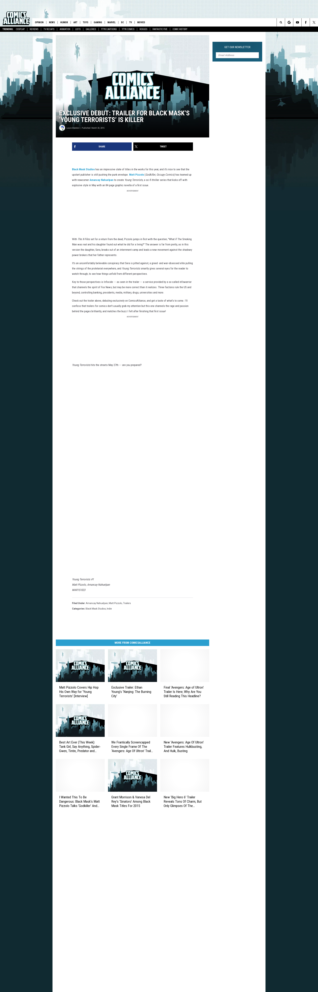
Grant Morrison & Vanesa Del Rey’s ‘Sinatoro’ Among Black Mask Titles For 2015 (130, 801)
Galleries (91, 29)
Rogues (143, 29)
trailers (127, 603)
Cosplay (20, 29)
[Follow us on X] (314, 22)
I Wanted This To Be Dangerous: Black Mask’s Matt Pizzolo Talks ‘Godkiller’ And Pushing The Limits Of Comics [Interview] (79, 801)
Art (75, 22)
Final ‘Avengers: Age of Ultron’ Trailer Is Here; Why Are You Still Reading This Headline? (184, 691)
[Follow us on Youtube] (297, 22)
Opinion (39, 22)
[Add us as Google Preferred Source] (289, 22)
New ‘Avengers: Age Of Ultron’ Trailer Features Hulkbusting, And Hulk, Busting (184, 746)
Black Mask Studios (83, 169)
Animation (65, 29)
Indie (109, 608)
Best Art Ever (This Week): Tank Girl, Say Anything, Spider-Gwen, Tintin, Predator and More (80, 746)
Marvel (111, 22)
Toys (85, 22)
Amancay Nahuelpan (101, 180)
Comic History (180, 29)
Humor (64, 22)
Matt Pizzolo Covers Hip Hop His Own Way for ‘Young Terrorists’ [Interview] (79, 691)
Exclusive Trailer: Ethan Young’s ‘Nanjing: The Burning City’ (131, 691)
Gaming (98, 22)
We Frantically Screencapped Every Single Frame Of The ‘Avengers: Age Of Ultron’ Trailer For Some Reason (132, 746)
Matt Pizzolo (136, 174)
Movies (141, 22)
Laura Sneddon (73, 128)
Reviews (34, 29)
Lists (78, 29)
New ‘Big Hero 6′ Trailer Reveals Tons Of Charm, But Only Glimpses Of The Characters (183, 801)
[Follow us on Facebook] (306, 22)
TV (130, 22)
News (52, 22)
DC (122, 22)
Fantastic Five (160, 29)
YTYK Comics (128, 29)
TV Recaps (49, 29)
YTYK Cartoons (109, 29)
